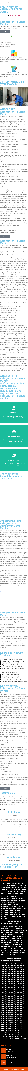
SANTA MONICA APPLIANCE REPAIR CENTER (11, 9)
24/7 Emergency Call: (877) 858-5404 (12, 83)
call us (8, 1049)
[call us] (3, 1050)
